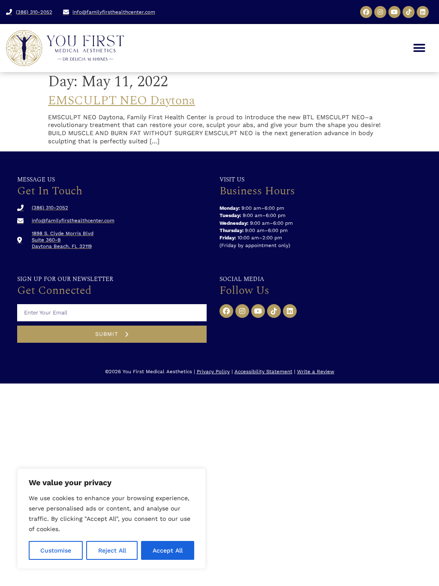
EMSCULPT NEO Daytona (121, 100)
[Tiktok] (409, 12)
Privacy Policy (213, 372)
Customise (55, 550)
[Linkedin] (423, 12)
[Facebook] (366, 12)
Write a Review (315, 372)
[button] (419, 48)
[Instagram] (380, 12)
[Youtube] (394, 12)
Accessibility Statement (263, 372)
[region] (111, 518)
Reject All (112, 550)
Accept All (168, 550)
